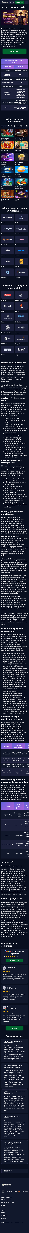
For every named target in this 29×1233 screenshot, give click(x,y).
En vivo (11, 126)
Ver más (14, 1028)
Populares (4, 126)
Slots (23, 126)
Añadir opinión (14, 960)
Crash (17, 126)
